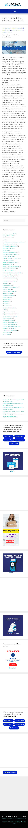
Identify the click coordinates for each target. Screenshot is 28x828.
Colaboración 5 (14, 443)
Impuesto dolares (7, 285)
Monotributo (6, 301)
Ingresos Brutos (7, 289)
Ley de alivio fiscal (7, 293)
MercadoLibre (6, 297)
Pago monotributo (7, 312)
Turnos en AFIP (7, 332)
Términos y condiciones (8, 818)
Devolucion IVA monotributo (10, 275)
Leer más (20, 74)
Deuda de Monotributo (9, 270)
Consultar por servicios (10, 772)
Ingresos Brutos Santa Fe (9, 291)
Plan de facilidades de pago (10, 316)
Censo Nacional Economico (10, 246)
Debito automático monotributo (13, 78)
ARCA (4, 240)
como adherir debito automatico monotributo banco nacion (13, 115)
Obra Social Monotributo (9, 308)
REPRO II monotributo (8, 328)
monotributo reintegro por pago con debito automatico (12, 194)
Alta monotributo (7, 238)
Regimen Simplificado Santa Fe (11, 326)
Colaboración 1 (8, 436)
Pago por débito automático (10, 314)
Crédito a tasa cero (8, 260)
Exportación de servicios (9, 281)
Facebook (17, 821)
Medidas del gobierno (8, 295)
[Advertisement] (14, 374)
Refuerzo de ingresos (8, 320)
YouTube (11, 821)
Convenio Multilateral (8, 256)
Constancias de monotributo (10, 252)
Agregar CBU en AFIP (8, 235)
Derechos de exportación (9, 268)
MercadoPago (6, 299)
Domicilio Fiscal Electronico (10, 277)
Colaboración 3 (8, 440)
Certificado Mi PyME (8, 248)
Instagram (5, 821)
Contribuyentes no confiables (10, 254)
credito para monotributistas (10, 262)
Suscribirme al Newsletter (14, 352)
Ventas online (6, 334)
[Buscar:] (14, 220)
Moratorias (5, 303)
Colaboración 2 (20, 436)
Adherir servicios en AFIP (9, 233)
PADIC (4, 310)
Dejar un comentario (9, 211)
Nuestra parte (6, 305)
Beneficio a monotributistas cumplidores (13, 242)
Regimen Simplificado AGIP (10, 322)
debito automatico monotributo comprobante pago (13, 168)
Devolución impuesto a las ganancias (12, 273)
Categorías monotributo (9, 244)
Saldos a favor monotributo (10, 330)
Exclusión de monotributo (9, 279)
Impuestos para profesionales (10, 287)
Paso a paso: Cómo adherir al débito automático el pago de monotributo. (13, 30)
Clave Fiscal (6, 250)
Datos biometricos (7, 264)
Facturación (6, 283)
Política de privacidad (20, 818)
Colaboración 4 (20, 440)
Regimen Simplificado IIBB (10, 324)
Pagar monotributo (14, 196)
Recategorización (7, 318)
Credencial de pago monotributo (11, 258)
